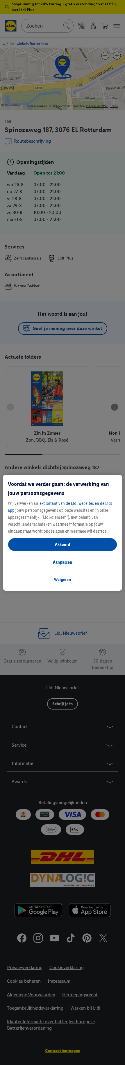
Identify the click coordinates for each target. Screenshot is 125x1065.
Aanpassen (62, 562)
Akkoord (62, 544)
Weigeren (62, 579)
